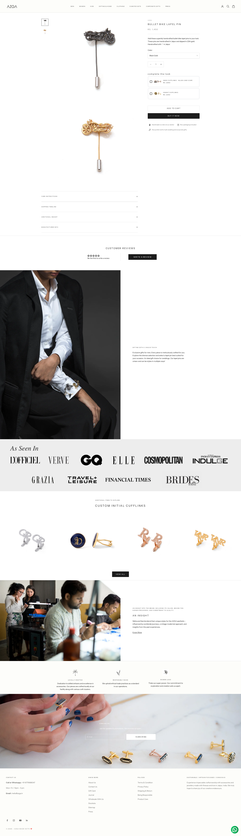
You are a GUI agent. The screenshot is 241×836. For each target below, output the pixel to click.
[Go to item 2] (44, 31)
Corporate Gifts (153, 6)
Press (90, 811)
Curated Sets (135, 6)
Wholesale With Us (96, 799)
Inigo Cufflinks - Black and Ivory (178, 80)
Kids (92, 6)
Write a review (142, 257)
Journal (91, 795)
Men (72, 6)
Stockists (92, 803)
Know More (137, 632)
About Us (92, 782)
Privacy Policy (143, 787)
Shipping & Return (145, 791)
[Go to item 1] (44, 22)
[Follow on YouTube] (20, 820)
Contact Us (92, 787)
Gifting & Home (105, 6)
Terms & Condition (145, 782)
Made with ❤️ (25, 829)
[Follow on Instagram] (14, 820)
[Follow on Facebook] (7, 820)
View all (120, 574)
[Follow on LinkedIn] (27, 820)
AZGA (150, 20)
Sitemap (91, 807)
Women (82, 6)
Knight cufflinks (170, 92)
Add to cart (173, 108)
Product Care (143, 799)
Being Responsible (145, 795)
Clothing (121, 6)
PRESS (167, 6)
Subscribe (141, 737)
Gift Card (92, 791)
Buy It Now (174, 116)
